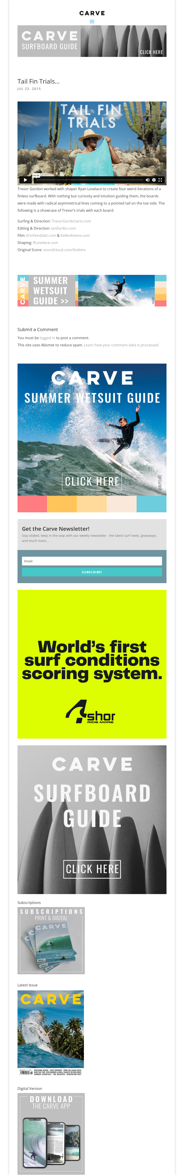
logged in (47, 337)
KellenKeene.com (75, 235)
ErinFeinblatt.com (41, 235)
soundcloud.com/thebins (64, 249)
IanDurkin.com (63, 228)
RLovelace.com (45, 242)
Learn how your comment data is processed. (121, 345)
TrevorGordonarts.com (71, 221)
